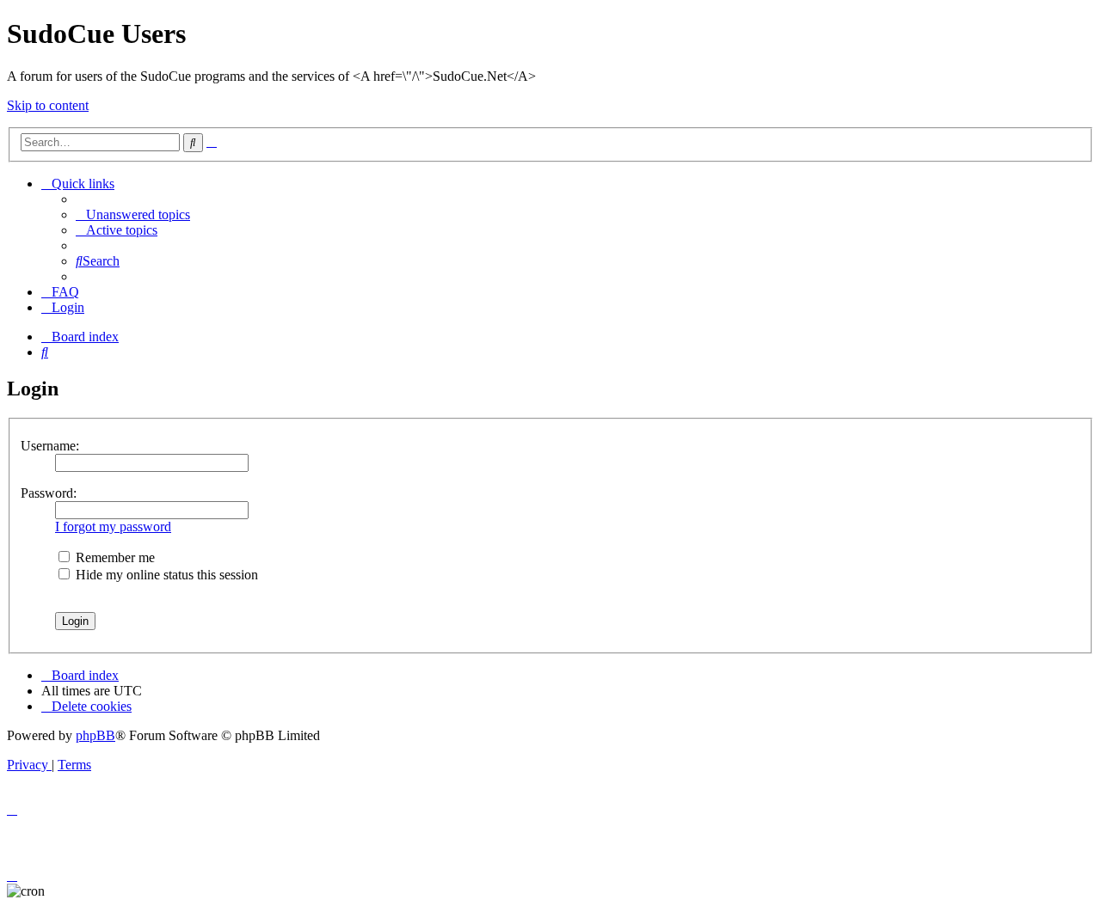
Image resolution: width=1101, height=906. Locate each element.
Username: (50, 445)
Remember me (113, 557)
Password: (49, 493)
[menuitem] (133, 214)
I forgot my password (113, 526)
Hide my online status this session (165, 574)
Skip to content (48, 105)
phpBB (95, 735)
